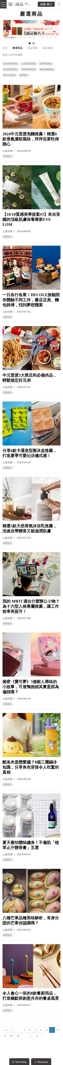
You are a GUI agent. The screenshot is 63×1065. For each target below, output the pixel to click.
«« (6, 1030)
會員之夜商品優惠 (13, 54)
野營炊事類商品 (29, 69)
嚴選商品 (18, 48)
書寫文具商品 (9, 75)
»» (37, 1035)
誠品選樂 (48, 48)
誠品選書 (33, 48)
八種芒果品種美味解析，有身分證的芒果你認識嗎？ (31, 920)
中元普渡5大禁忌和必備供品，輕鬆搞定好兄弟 (30, 377)
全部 (5, 48)
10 (11, 1035)
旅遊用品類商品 (10, 69)
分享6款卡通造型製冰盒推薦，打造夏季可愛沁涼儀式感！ (30, 453)
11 (18, 1035)
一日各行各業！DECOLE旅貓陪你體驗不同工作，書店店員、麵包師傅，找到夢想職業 (31, 300)
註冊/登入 (46, 4)
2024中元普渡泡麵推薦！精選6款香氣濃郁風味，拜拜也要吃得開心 (31, 139)
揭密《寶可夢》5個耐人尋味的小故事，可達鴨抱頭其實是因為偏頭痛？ (31, 686)
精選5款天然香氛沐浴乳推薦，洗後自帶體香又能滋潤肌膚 (30, 528)
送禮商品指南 (46, 63)
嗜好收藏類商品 (47, 69)
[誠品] (20, 4)
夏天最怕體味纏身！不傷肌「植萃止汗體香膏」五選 (31, 845)
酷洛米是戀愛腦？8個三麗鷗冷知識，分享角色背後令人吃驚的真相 (31, 767)
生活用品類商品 (29, 63)
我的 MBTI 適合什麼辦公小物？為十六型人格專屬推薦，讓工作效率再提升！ (31, 606)
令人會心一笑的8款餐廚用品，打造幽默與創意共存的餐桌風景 (31, 995)
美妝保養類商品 (10, 63)
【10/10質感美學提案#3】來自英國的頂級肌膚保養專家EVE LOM (31, 219)
